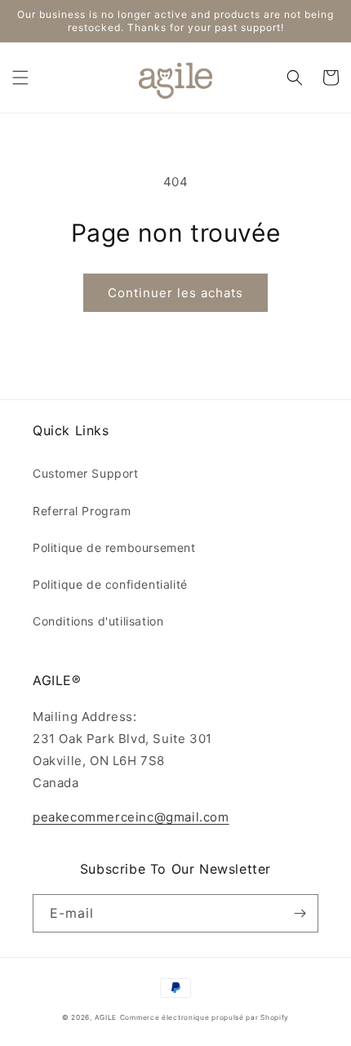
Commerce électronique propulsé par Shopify (204, 1017)
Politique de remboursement (114, 547)
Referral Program (82, 511)
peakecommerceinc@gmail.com (131, 817)
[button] (20, 78)
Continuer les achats (175, 292)
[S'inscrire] (300, 913)
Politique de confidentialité (110, 584)
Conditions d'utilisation (98, 621)
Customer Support (86, 473)
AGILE (106, 1017)
